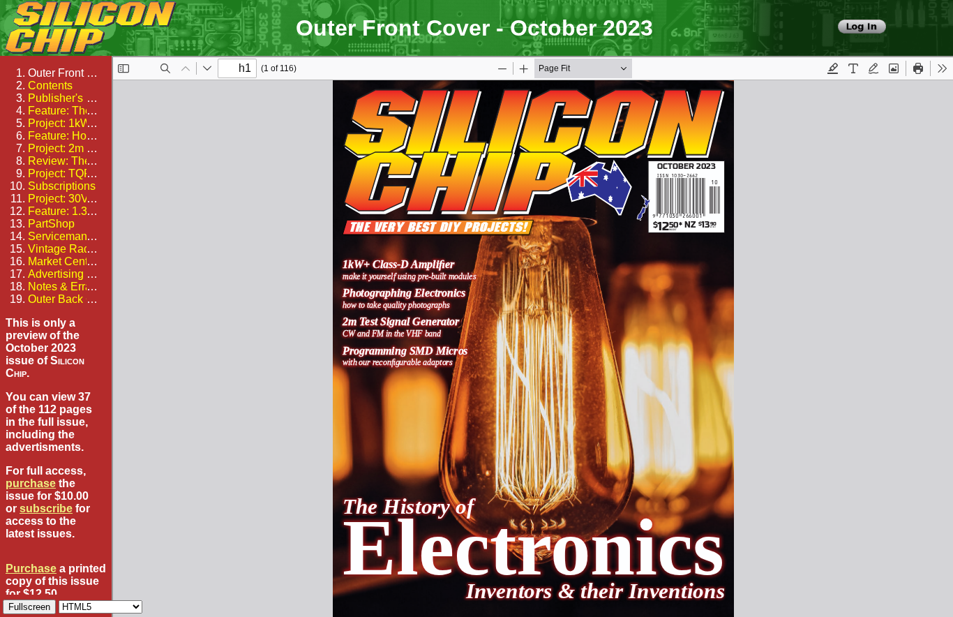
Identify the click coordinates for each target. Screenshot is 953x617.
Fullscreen (29, 607)
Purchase (31, 568)
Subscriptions (62, 186)
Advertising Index (71, 274)
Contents (50, 85)
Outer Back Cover (72, 299)
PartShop (51, 224)
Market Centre (63, 261)
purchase (31, 483)
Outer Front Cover (72, 73)
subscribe (46, 508)
